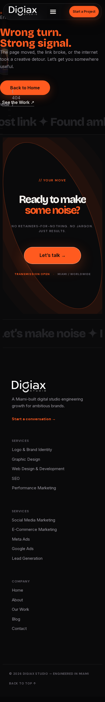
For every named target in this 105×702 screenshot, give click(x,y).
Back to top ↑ (22, 683)
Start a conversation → (34, 418)
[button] (53, 12)
